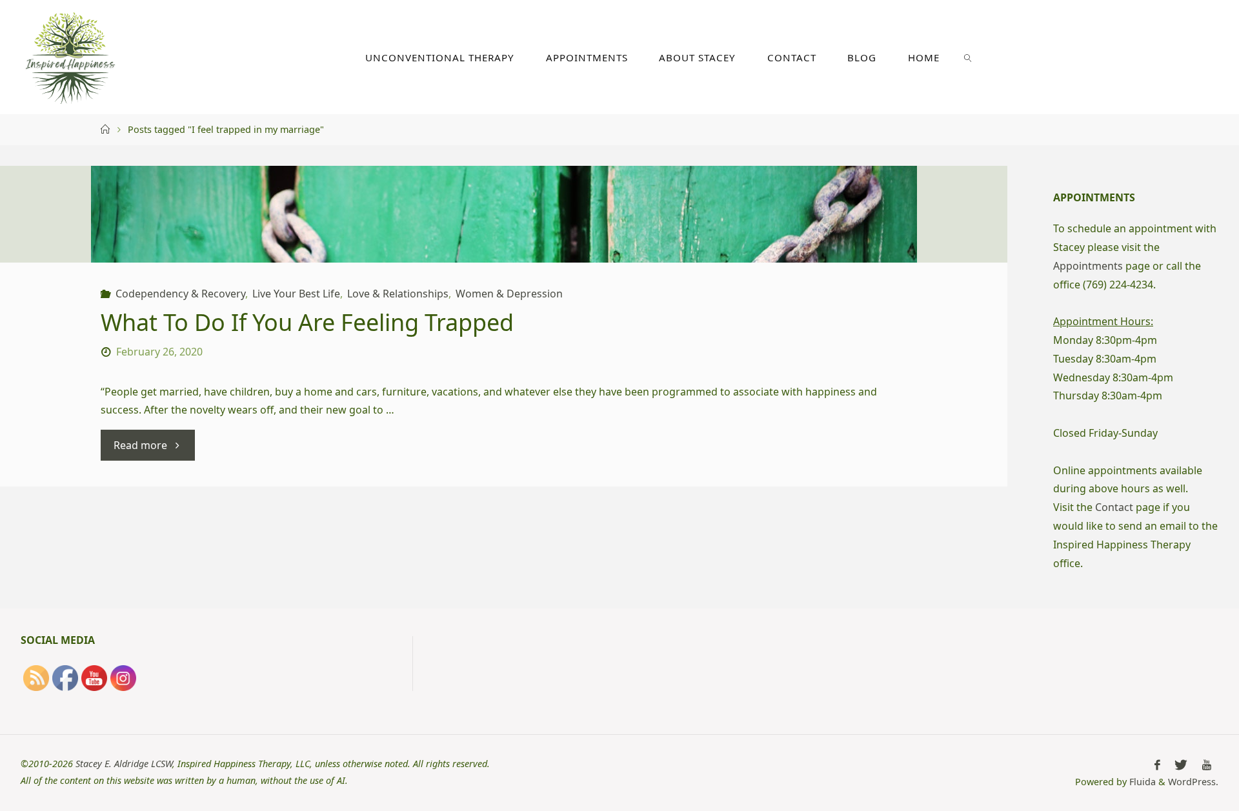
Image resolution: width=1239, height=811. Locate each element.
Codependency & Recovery (180, 293)
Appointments (1088, 266)
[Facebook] (1157, 765)
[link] (968, 57)
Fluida (1141, 782)
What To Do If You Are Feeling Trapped (307, 322)
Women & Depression (509, 293)
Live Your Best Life (296, 293)
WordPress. (1193, 782)
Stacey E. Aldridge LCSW (124, 763)
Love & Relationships (397, 293)
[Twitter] (1180, 765)
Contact (1114, 507)
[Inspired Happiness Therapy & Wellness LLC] (70, 57)
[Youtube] (1206, 765)
